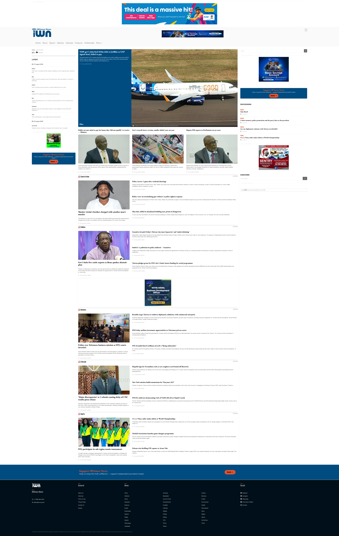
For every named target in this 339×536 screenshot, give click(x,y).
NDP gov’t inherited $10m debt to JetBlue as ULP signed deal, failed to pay (53, 71)
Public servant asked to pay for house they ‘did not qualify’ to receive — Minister (53, 80)
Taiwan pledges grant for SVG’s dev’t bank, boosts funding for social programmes (162, 263)
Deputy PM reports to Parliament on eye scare (45, 94)
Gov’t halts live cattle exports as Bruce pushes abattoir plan (102, 263)
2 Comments (244, 122)
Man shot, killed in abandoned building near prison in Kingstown (156, 211)
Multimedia (89, 43)
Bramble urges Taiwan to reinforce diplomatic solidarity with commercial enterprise (164, 314)
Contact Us (81, 505)
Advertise (80, 496)
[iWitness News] (36, 485)
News (45, 43)
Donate (52, 161)
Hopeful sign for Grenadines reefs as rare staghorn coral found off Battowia (51, 109)
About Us (80, 493)
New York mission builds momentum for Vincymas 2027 (153, 382)
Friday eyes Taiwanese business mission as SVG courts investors (102, 346)
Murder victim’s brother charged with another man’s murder (50, 128)
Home (38, 43)
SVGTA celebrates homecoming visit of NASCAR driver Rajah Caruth (158, 398)
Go (305, 178)
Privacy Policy (82, 502)
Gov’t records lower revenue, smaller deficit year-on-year (49, 87)
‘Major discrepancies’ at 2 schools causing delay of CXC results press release (52, 101)
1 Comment (244, 131)
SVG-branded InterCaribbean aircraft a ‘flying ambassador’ (154, 346)
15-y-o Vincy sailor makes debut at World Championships (153, 419)
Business (81, 124)
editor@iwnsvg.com (39, 502)
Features (79, 43)
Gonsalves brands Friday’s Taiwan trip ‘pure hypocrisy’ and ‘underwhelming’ (160, 232)
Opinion (60, 43)
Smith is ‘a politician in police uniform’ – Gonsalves (151, 247)
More (234, 176)
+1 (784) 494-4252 (39, 499)
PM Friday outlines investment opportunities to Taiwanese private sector (159, 330)
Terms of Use (81, 499)
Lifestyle (69, 43)
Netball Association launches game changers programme (153, 433)
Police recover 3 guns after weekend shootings (149, 181)
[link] (41, 32)
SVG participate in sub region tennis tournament (46, 117)
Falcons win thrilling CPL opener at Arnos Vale (150, 448)
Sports (52, 43)
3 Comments (244, 114)
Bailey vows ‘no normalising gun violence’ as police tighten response (157, 196)
